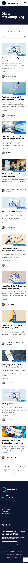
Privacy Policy (19, 554)
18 (14, 470)
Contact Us (5, 520)
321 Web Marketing (18, 552)
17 (9, 470)
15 (24, 466)
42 (22, 470)
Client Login (18, 557)
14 (20, 466)
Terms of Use (10, 557)
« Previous (6, 466)
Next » (14, 474)
